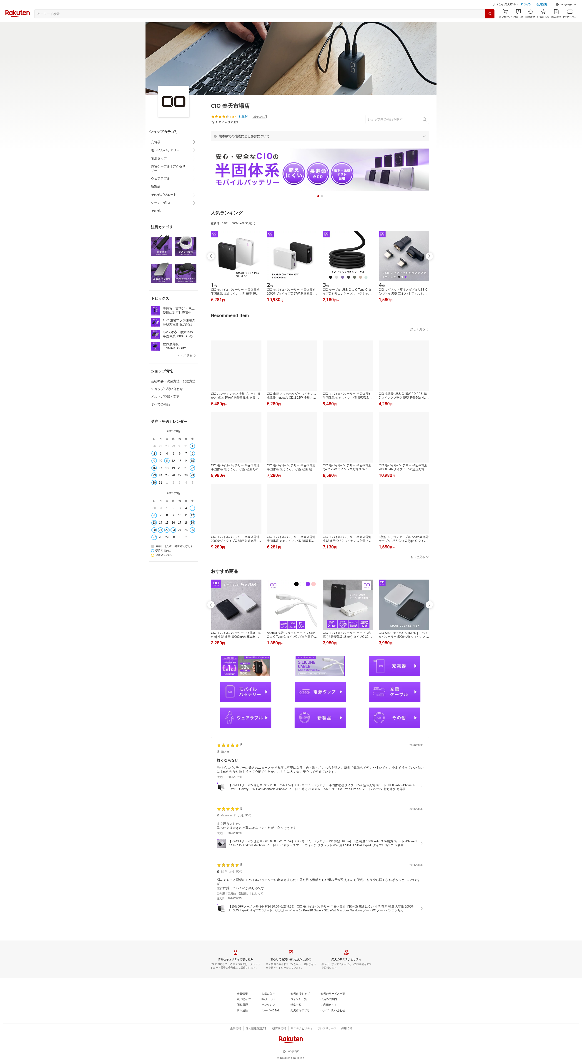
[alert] (320, 136)
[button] (566, 4)
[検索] (489, 13)
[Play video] (320, 385)
